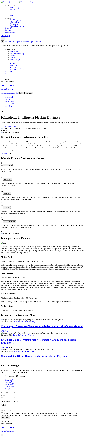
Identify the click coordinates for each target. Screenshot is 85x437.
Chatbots (13, 14)
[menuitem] (44, 11)
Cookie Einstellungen (25, 93)
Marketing (31, 322)
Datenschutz (13, 93)
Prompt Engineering (17, 26)
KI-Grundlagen (15, 22)
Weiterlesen (5, 331)
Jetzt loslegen (10, 32)
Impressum (5, 93)
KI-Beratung (14, 8)
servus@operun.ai (7, 89)
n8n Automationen (9, 221)
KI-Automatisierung (17, 10)
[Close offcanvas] (2, 41)
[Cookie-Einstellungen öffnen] (2, 435)
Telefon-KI (13, 12)
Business (31, 335)
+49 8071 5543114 (7, 85)
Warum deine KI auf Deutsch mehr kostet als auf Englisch (34, 356)
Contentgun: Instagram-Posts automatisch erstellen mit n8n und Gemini (42, 326)
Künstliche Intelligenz (20, 322)
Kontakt (8, 30)
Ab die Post (5, 417)
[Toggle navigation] (3, 38)
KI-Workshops (15, 16)
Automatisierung (15, 24)
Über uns (4, 154)
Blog (9, 28)
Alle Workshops (15, 20)
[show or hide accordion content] (2, 165)
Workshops (7, 179)
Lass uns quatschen (7, 110)
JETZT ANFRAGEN (8, 126)
